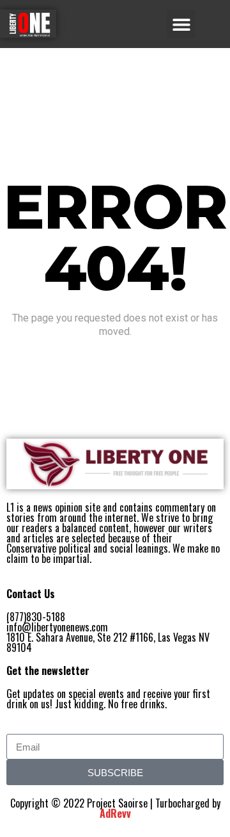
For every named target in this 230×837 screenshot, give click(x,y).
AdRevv (115, 813)
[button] (181, 24)
